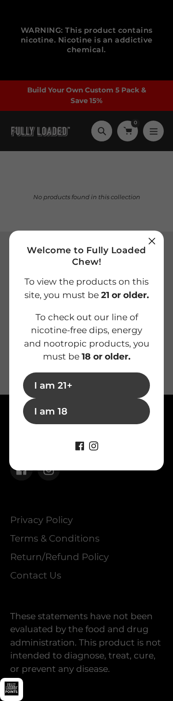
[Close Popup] (152, 241)
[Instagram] (93, 445)
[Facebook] (79, 445)
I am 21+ (53, 385)
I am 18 (50, 411)
